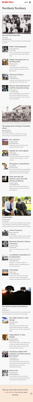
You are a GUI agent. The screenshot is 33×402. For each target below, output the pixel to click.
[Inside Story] (10, 2)
